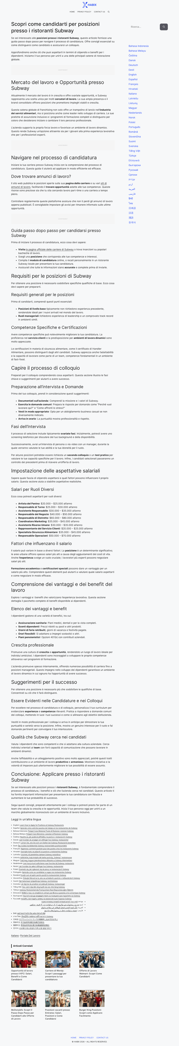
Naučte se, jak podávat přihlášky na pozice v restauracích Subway (46, 837)
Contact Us (99, 12)
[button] (108, 11)
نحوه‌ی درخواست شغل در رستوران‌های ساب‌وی (60, 910)
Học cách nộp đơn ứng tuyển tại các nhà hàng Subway (43, 887)
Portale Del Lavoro (30, 935)
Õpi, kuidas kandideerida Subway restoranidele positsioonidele (42, 846)
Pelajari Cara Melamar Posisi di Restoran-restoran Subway (51, 831)
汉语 (131, 212)
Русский (133, 170)
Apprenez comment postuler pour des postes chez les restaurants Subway (50, 849)
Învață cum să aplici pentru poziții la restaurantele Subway (43, 875)
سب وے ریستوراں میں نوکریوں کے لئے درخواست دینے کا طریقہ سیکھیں (54, 905)
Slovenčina (135, 136)
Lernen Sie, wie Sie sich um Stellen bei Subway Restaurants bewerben (48, 843)
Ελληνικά (134, 160)
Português (134, 127)
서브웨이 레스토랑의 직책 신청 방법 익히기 (35, 928)
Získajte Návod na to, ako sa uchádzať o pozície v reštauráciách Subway (51, 878)
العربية (132, 189)
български (135, 165)
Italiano (15, 935)
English (133, 74)
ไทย (131, 203)
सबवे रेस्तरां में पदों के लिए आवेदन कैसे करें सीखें (31, 913)
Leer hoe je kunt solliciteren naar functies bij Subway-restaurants (48, 863)
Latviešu (133, 98)
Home (72, 12)
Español (133, 79)
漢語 (131, 217)
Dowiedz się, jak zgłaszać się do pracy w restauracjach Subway (44, 869)
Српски (133, 174)
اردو (131, 184)
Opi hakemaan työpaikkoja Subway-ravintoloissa (38, 881)
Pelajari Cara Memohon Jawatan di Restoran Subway (47, 834)
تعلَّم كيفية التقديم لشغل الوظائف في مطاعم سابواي (59, 907)
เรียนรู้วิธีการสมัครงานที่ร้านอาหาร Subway (37, 916)
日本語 (132, 208)
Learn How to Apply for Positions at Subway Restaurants (42, 825)
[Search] (164, 27)
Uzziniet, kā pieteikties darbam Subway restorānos (41, 854)
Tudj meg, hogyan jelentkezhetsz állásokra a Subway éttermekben (46, 860)
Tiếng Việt (134, 150)
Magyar (133, 108)
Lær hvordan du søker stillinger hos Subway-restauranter (41, 866)
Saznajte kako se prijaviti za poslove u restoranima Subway (44, 852)
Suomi (132, 141)
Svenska (133, 146)
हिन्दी (131, 198)
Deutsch (133, 65)
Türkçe (132, 155)
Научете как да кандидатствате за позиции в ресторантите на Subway (51, 896)
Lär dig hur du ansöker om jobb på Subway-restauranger (43, 884)
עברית (132, 179)
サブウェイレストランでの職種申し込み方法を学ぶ (38, 919)
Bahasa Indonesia (139, 46)
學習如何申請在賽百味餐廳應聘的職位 (35, 925)
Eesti (131, 69)
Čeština (133, 55)
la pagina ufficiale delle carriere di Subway (50, 249)
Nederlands (135, 112)
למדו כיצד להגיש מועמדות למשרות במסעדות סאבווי (59, 902)
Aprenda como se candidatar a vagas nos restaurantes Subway (46, 872)
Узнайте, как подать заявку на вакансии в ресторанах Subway (46, 899)
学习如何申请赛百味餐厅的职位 (32, 922)
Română (133, 131)
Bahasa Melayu (137, 50)
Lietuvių (133, 103)
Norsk (132, 117)
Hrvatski (133, 89)
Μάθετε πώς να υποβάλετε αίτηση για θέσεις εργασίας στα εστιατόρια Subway (53, 893)
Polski (132, 122)
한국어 (132, 222)
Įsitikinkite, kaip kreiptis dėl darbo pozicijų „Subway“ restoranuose (46, 857)
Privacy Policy (84, 12)
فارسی (132, 193)
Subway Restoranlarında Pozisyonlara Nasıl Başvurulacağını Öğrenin (46, 890)
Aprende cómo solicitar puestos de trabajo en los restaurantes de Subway (48, 828)
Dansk (132, 60)
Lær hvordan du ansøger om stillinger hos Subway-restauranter (43, 840)
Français (133, 84)
